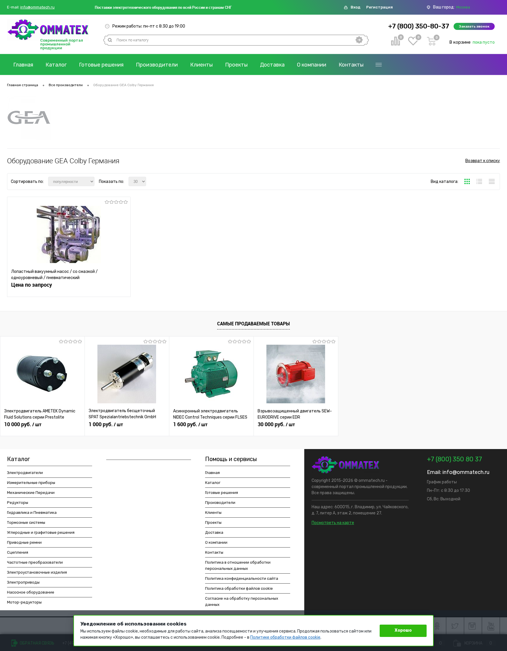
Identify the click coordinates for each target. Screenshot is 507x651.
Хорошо (403, 630)
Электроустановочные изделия (37, 572)
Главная (23, 65)
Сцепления (17, 552)
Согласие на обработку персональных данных (241, 601)
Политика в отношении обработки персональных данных (238, 565)
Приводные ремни (24, 542)
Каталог (56, 65)
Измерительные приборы (31, 482)
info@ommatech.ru (37, 7)
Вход (355, 7)
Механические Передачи (31, 492)
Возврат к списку (482, 160)
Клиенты (201, 65)
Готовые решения (101, 65)
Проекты (236, 65)
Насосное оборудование (30, 592)
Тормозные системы (26, 522)
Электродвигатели (25, 472)
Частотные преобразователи (35, 562)
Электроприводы (23, 582)
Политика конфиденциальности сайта (241, 578)
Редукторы (17, 502)
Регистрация (379, 7)
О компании (311, 65)
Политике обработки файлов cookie (285, 637)
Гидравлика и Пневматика (32, 512)
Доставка (272, 65)
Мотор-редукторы (24, 602)
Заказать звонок (474, 26)
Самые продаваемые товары (253, 323)
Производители (157, 65)
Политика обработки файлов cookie (239, 588)
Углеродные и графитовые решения (41, 532)
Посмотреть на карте (333, 522)
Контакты (351, 65)
